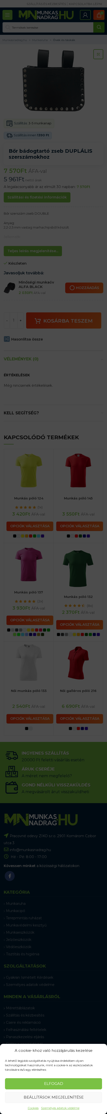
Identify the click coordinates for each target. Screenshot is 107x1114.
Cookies (33, 1108)
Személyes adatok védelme (60, 1108)
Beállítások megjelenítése (54, 1097)
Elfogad (53, 1083)
